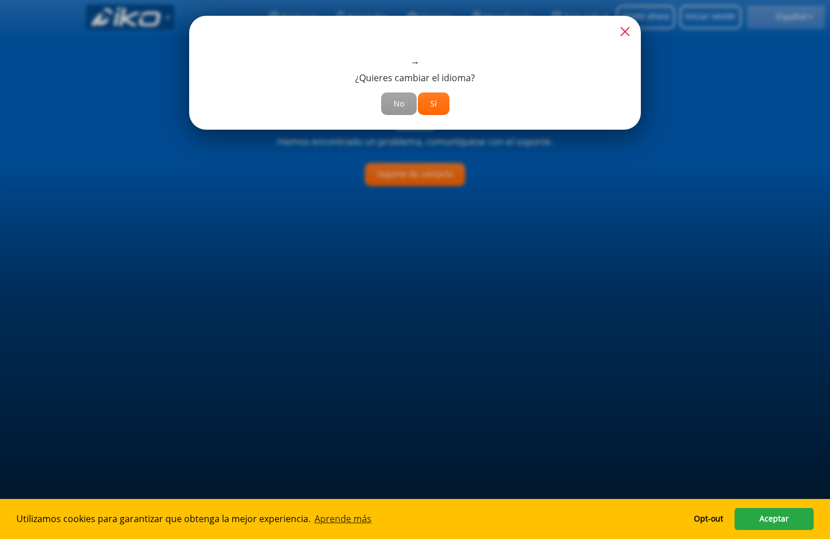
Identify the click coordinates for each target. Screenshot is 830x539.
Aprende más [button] (343, 519)
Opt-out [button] (708, 518)
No (399, 103)
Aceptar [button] (774, 518)
